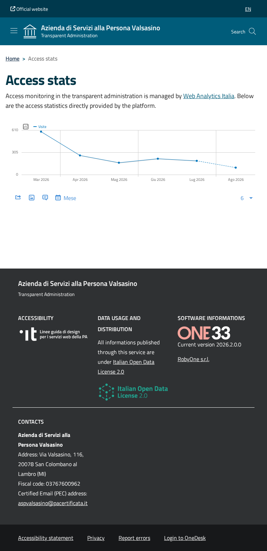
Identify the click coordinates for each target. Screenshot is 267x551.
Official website (31, 9)
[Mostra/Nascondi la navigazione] (14, 30)
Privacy (96, 538)
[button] (248, 8)
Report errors (134, 538)
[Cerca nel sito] (252, 31)
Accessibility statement (45, 538)
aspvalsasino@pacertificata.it (53, 503)
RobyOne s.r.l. (193, 359)
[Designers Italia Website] (53, 334)
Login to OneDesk (185, 538)
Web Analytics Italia (208, 96)
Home (12, 58)
